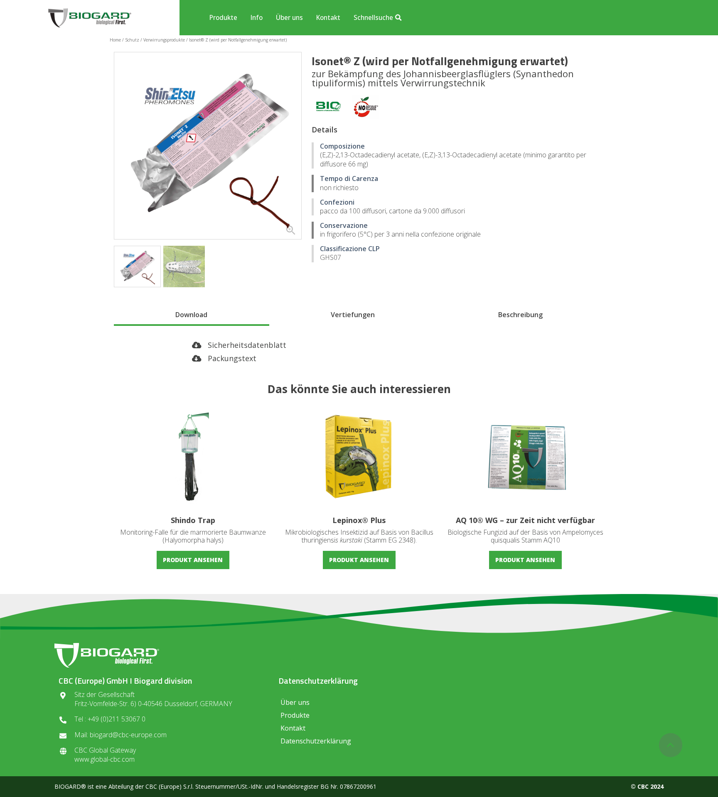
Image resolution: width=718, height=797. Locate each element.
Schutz (132, 40)
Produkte (223, 17)
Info (257, 17)
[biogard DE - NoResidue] (365, 108)
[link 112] (670, 745)
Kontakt (328, 17)
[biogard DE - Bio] (328, 108)
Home (115, 40)
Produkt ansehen (193, 560)
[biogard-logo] (89, 17)
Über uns (289, 17)
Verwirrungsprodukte (164, 40)
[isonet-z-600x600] (207, 145)
